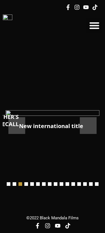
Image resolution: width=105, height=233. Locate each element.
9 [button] (55, 184)
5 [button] (32, 184)
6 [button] (38, 184)
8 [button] (50, 184)
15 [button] (91, 184)
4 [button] (26, 184)
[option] (52, 125)
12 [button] (73, 184)
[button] (94, 25)
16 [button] (97, 184)
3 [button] (20, 184)
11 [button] (67, 184)
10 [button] (61, 184)
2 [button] (14, 184)
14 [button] (85, 184)
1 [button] (8, 184)
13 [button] (79, 184)
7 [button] (44, 184)
